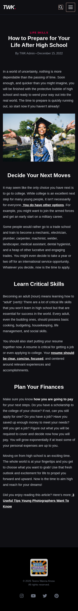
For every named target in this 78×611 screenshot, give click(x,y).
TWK (9, 7)
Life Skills (39, 32)
